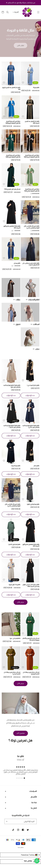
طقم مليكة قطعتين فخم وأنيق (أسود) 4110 (11, 227)
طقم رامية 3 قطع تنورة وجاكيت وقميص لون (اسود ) (11, 426)
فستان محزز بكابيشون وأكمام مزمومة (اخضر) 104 (31, 639)
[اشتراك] (6, 821)
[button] (38, 12)
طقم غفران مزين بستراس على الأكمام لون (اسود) (30, 264)
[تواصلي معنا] (36, 860)
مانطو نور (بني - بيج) (15, 638)
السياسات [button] (33, 791)
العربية (16, 12)
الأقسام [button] (34, 797)
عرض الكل (20, 602)
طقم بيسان (17, 263)
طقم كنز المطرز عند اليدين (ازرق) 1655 (11, 88)
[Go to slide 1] (24, 778)
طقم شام (36, 465)
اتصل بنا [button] (34, 808)
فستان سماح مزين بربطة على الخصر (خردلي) (12, 673)
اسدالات (36, 324)
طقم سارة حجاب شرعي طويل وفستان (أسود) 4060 (31, 585)
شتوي (18, 324)
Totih (19, 847)
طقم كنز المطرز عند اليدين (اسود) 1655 (32, 122)
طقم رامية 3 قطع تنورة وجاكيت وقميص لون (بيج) (11, 386)
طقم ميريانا (36, 87)
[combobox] (20, 855)
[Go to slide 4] (19, 778)
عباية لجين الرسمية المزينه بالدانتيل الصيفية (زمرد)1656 (13, 156)
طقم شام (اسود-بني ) (33, 385)
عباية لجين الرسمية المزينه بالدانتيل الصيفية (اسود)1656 (31, 156)
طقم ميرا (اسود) (15, 465)
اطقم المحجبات (33, 300)
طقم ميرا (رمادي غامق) (33, 504)
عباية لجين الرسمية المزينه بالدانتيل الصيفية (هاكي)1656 (31, 190)
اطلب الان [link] (20, 45)
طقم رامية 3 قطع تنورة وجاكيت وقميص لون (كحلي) (30, 426)
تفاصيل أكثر (21, 733)
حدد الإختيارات (30, 395)
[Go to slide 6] (16, 778)
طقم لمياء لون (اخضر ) (14, 544)
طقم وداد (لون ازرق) (14, 584)
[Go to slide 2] (22, 778)
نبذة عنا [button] (34, 802)
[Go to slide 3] (21, 778)
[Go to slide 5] (18, 778)
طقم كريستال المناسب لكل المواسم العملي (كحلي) (31, 227)
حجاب (37, 349)
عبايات (18, 300)
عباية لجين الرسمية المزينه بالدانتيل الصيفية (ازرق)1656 (13, 122)
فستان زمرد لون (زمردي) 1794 (12, 189)
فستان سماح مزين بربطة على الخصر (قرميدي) (31, 673)
